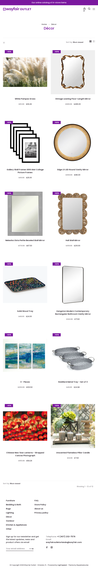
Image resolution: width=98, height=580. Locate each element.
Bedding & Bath (13, 504)
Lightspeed (62, 565)
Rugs (8, 508)
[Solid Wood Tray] (25, 284)
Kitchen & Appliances (16, 525)
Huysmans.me (82, 565)
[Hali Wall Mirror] (73, 214)
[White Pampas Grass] (25, 72)
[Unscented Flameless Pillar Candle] (73, 426)
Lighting (10, 512)
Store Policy (40, 504)
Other (9, 529)
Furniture (10, 500)
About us (38, 508)
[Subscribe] (30, 548)
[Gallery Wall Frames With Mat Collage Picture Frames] (25, 143)
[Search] (89, 9)
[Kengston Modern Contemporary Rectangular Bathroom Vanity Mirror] (73, 284)
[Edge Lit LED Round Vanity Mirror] (73, 143)
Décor (54, 24)
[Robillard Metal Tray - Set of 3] (73, 355)
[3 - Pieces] (25, 355)
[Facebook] (47, 547)
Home (44, 24)
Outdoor (10, 520)
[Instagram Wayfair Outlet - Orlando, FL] (52, 547)
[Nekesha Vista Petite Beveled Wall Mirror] (25, 214)
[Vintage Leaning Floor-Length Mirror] (73, 72)
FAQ (36, 500)
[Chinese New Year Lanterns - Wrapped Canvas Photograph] (25, 426)
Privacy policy (41, 512)
